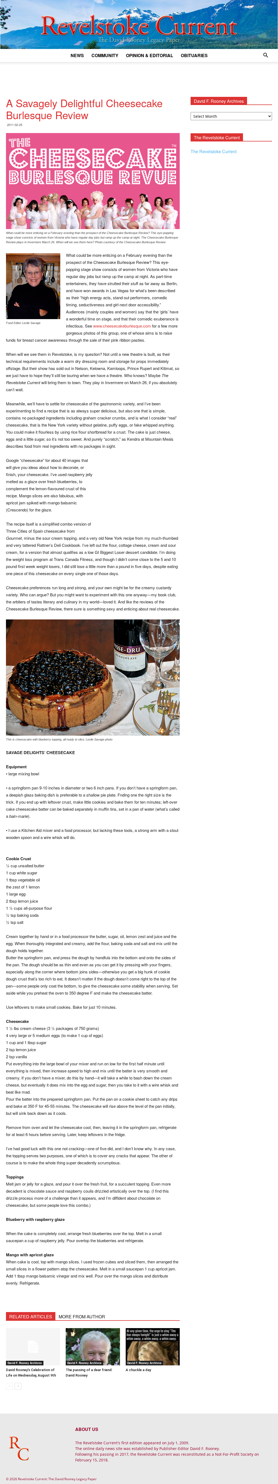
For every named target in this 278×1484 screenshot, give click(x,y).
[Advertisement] (139, 77)
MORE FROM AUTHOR (82, 1316)
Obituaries (194, 55)
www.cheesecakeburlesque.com (122, 326)
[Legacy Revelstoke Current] (139, 24)
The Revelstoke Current (213, 151)
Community (104, 55)
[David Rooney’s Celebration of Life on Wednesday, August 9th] (33, 1346)
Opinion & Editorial (149, 55)
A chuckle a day (138, 1370)
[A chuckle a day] (153, 1346)
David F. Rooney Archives (25, 1363)
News (77, 55)
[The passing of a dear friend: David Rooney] (93, 1346)
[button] (265, 55)
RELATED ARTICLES (30, 1316)
